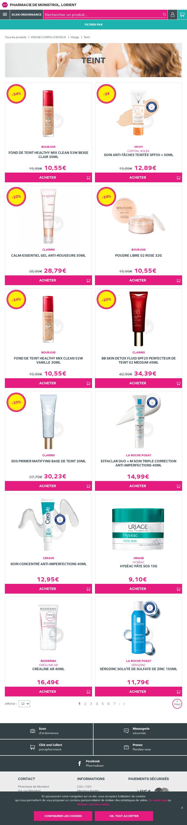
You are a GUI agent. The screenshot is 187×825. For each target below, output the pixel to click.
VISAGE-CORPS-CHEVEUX (48, 37)
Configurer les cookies (63, 816)
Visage (74, 37)
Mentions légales (88, 790)
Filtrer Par (94, 24)
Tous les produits (15, 37)
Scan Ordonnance (26, 14)
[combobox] (104, 14)
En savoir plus (158, 800)
